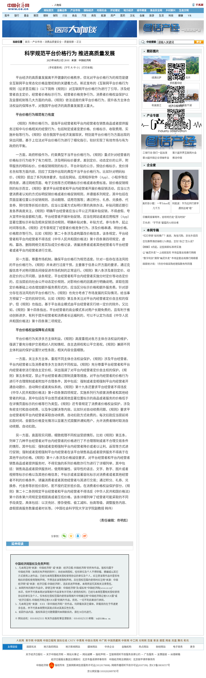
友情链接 (162, 654)
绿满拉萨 (156, 77)
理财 (45, 15)
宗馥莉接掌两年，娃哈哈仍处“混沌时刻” (164, 217)
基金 (26, 15)
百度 (150, 640)
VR (189, 15)
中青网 (80, 640)
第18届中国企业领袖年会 (156, 157)
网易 (168, 640)
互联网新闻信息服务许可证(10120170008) (88, 665)
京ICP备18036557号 (159, 665)
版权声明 (100, 654)
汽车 (84, 15)
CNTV (72, 640)
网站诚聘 (87, 654)
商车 (93, 15)
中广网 (103, 640)
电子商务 (178, 646)
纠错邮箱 (175, 654)
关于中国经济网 (54, 654)
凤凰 (174, 640)
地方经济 (128, 10)
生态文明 (184, 10)
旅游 (151, 15)
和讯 (186, 640)
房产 (113, 15)
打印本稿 (87, 67)
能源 (103, 15)
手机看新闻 (55, 67)
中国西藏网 (114, 640)
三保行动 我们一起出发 (155, 152)
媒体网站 (92, 646)
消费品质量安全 (53, 42)
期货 (36, 15)
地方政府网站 (51, 646)
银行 (16, 15)
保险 (55, 15)
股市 (7, 15)
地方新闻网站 (73, 646)
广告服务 (149, 654)
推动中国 (177, 157)
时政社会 (102, 10)
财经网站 (161, 646)
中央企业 (109, 646)
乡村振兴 (170, 10)
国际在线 (62, 640)
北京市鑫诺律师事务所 (94, 659)
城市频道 (141, 10)
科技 (171, 15)
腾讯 (180, 640)
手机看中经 (176, 83)
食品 (74, 15)
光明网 (143, 640)
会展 (142, 15)
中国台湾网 (91, 640)
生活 (161, 15)
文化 (132, 15)
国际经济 (88, 10)
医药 (122, 15)
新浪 (156, 640)
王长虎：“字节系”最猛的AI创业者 (161, 222)
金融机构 (126, 646)
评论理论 (115, 10)
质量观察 (69, 42)
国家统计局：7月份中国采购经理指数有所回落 (167, 264)
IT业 (65, 15)
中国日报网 (49, 640)
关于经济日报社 (34, 654)
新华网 (30, 640)
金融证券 (62, 10)
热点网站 (143, 646)
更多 (192, 646)
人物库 (57, 5)
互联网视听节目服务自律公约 (124, 654)
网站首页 (49, 10)
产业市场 (75, 10)
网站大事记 (73, 654)
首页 (27, 42)
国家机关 (31, 646)
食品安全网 (156, 10)
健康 (180, 15)
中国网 (38, 640)
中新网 (125, 640)
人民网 (20, 640)
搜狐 (162, 640)
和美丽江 (156, 105)
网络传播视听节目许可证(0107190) (129, 665)
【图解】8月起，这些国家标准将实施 (162, 247)
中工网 (134, 640)
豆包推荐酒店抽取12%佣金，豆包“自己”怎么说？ (169, 241)
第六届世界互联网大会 (184, 152)
